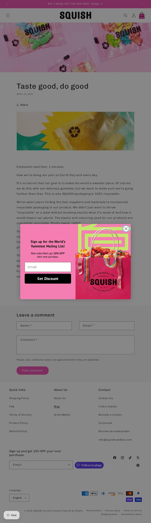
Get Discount (47, 278)
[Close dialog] (126, 228)
